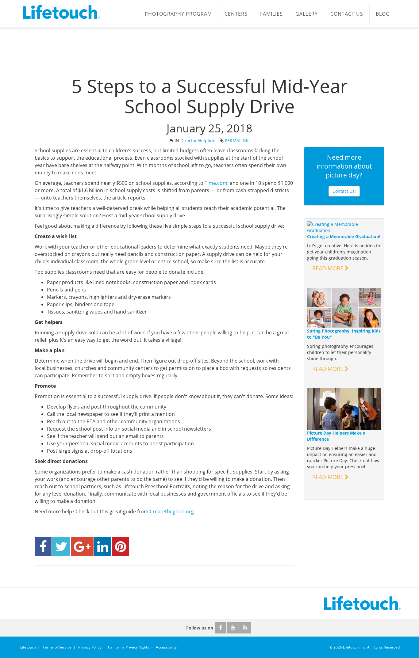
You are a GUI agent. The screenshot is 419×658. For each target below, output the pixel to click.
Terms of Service (57, 647)
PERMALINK (237, 140)
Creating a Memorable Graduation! (343, 236)
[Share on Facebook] (43, 546)
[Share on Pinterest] (120, 546)
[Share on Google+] (82, 546)
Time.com (216, 183)
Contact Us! (344, 191)
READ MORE (328, 268)
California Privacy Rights (128, 647)
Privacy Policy (89, 647)
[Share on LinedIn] (102, 546)
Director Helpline (197, 140)
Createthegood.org (172, 511)
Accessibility (166, 647)
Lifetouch (28, 647)
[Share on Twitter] (61, 546)
